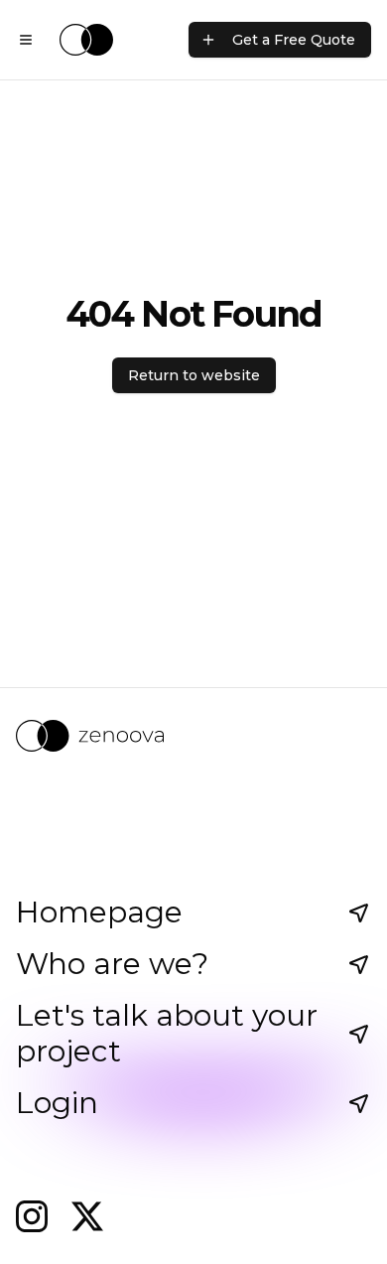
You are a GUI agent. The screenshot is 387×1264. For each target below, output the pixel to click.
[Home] (86, 40)
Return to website (194, 375)
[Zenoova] (193, 736)
